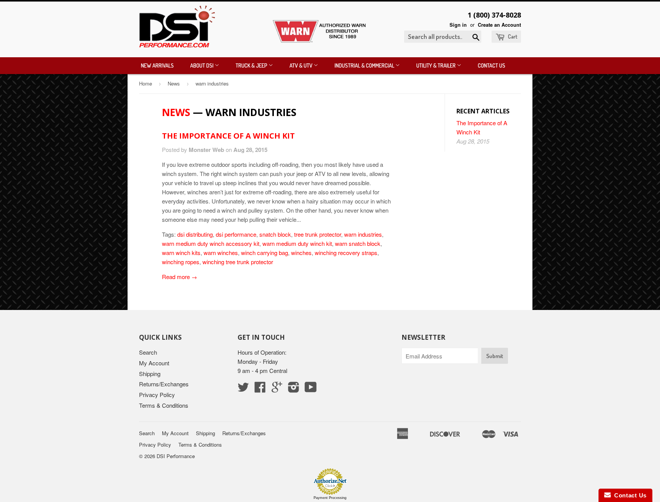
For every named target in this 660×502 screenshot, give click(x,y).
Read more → (179, 277)
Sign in (458, 24)
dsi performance (236, 234)
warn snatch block (357, 243)
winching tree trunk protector (237, 262)
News (174, 83)
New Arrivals (157, 65)
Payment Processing (330, 498)
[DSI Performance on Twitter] (243, 389)
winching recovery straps (346, 253)
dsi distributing (195, 234)
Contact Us (491, 65)
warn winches (221, 253)
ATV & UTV (302, 65)
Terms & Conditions (163, 405)
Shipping (149, 374)
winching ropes (180, 262)
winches (301, 253)
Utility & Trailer (436, 65)
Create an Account (499, 24)
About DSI (202, 65)
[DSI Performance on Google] (277, 389)
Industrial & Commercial (365, 65)
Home (145, 83)
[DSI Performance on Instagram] (293, 389)
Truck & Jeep (252, 65)
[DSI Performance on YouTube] (311, 389)
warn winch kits (181, 253)
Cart (512, 36)
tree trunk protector (317, 234)
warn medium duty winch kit (297, 243)
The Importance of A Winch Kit (228, 136)
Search (148, 352)
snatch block (275, 234)
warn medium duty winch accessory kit (210, 243)
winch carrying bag (264, 253)
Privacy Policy (157, 395)
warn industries (363, 234)
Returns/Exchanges (164, 384)
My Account (154, 363)
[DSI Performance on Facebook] (260, 389)
